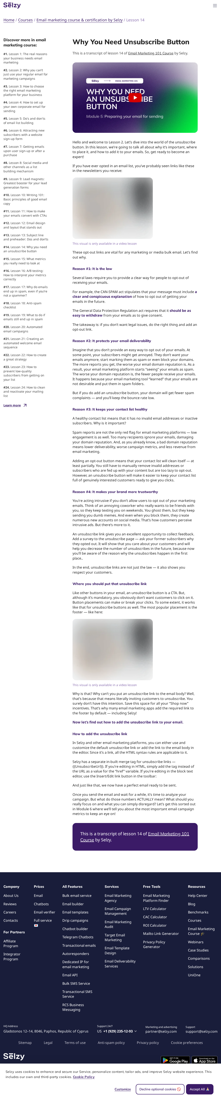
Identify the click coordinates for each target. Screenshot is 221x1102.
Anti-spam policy (111, 1042)
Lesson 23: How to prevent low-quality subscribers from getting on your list (23, 373)
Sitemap (25, 1042)
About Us (11, 895)
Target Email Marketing (115, 937)
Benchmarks (198, 912)
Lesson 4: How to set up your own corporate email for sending (24, 106)
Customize (123, 1089)
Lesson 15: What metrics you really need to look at (24, 261)
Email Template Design (117, 950)
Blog (191, 904)
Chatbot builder (75, 928)
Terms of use (75, 1042)
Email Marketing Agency (118, 898)
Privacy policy (148, 1042)
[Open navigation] (215, 5)
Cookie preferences (187, 1042)
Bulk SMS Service (76, 983)
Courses (194, 920)
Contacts (10, 920)
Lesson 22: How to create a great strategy (24, 357)
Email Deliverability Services (120, 963)
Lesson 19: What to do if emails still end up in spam (24, 317)
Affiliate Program (10, 943)
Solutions (195, 966)
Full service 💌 (43, 923)
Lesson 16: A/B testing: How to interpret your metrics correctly (24, 275)
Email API (69, 975)
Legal (48, 1042)
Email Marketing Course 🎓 (201, 931)
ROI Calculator (155, 925)
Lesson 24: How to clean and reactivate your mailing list (24, 391)
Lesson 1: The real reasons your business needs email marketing (25, 58)
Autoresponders (75, 953)
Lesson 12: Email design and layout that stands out (24, 225)
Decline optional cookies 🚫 (160, 1089)
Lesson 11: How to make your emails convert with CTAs (25, 213)
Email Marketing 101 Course (151, 53)
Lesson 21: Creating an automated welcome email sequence (23, 343)
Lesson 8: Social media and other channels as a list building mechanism (25, 167)
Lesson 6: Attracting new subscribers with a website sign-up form (23, 134)
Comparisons (199, 958)
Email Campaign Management (118, 911)
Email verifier (44, 912)
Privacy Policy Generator (154, 944)
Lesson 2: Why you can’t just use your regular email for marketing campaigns (25, 74)
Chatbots (41, 904)
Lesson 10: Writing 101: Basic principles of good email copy (25, 199)
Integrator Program (12, 956)
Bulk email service (77, 895)
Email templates (75, 912)
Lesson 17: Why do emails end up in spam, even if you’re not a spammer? (25, 291)
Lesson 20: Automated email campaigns (23, 329)
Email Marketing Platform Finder (156, 898)
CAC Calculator (155, 917)
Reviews (10, 904)
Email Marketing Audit (118, 924)
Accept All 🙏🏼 (200, 1089)
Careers (9, 912)
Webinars (196, 942)
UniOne (194, 975)
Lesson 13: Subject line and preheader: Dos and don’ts (25, 237)
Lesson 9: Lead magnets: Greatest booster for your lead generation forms (25, 183)
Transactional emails (79, 945)
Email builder (73, 904)
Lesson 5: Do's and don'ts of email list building (24, 120)
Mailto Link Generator (161, 933)
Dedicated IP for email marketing (75, 964)
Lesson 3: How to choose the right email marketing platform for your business (23, 90)
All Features (72, 886)
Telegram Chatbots (77, 937)
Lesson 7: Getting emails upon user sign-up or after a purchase (24, 150)
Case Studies (198, 950)
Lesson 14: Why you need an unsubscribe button (25, 249)
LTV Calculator (154, 908)
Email (38, 895)
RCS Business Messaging (73, 1007)
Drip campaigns (75, 920)
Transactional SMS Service (77, 994)
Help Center (197, 895)
